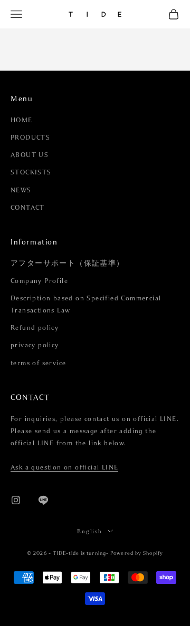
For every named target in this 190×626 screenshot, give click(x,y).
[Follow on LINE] (43, 500)
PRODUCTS (30, 137)
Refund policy (35, 328)
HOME (22, 120)
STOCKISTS (31, 172)
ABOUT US (30, 155)
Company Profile (39, 281)
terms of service (38, 363)
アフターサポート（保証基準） (68, 263)
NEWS (21, 190)
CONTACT (28, 207)
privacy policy (35, 345)
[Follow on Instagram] (16, 500)
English (90, 531)
